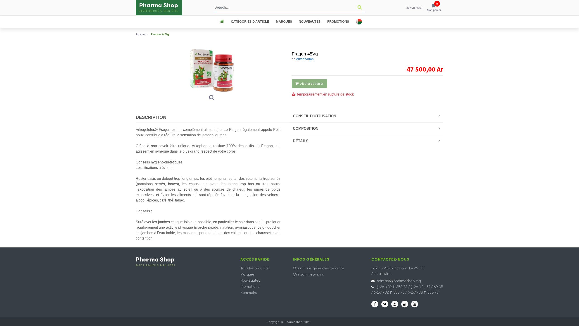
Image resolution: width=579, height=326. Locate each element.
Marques (284, 21)
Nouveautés (309, 21)
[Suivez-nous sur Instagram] (394, 304)
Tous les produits (254, 268)
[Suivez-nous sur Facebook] (374, 304)
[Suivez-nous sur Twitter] (384, 304)
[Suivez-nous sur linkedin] (404, 304)
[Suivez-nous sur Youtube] (414, 304)
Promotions (338, 21)
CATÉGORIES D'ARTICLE (250, 21)
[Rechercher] (360, 7)
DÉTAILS (300, 141)
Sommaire (248, 293)
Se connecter (414, 7)
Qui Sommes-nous (308, 274)
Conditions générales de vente (318, 268)
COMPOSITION (305, 128)
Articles (141, 34)
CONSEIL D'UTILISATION (314, 116)
